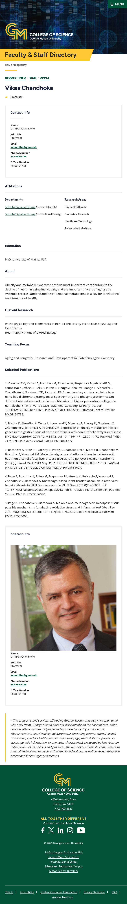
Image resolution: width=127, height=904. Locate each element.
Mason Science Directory (63, 871)
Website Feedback (62, 897)
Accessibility (27, 892)
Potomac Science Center (63, 861)
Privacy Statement (94, 892)
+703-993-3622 (63, 808)
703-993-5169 (18, 156)
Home (8, 65)
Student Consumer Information (59, 892)
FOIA (114, 892)
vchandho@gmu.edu (24, 147)
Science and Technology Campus (64, 866)
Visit (33, 78)
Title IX (9, 892)
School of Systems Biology (20, 207)
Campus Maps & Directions (63, 857)
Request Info (15, 78)
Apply (45, 78)
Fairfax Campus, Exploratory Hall (64, 852)
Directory (20, 65)
